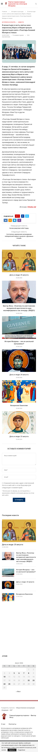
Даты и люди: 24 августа (19, 375)
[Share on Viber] (19, 220)
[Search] (36, 4)
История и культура (17, 11)
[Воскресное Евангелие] (19, 391)
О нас (3, 724)
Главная (4, 11)
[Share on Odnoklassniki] (10, 220)
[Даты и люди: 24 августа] (19, 360)
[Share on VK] (6, 220)
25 (9, 684)
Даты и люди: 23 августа (19, 436)
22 (29, 680)
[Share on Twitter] (27, 216)
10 (4, 677)
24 (4, 684)
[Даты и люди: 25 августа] (19, 261)
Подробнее (21, 750)
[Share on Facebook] (22, 216)
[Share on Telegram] (15, 220)
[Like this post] (18, 216)
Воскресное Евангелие (19, 406)
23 (33, 680)
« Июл (18, 691)
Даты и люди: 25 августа (19, 275)
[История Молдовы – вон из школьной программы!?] (19, 327)
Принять (12, 750)
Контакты (12, 724)
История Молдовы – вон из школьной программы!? (26, 571)
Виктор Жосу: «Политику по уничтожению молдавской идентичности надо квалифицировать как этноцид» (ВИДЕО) (19, 308)
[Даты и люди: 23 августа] (19, 422)
